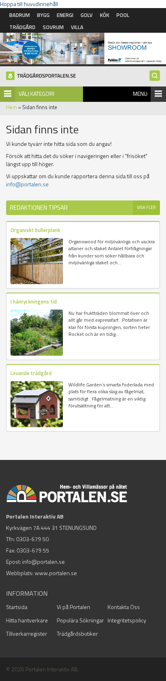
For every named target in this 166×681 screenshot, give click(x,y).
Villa (77, 27)
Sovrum (53, 27)
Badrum (19, 15)
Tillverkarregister (26, 633)
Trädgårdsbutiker (77, 633)
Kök (104, 15)
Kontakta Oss (124, 607)
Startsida (16, 607)
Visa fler (146, 207)
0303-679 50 (32, 539)
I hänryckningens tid (33, 301)
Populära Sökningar (80, 620)
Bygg (43, 15)
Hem (11, 107)
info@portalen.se (27, 184)
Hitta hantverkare (27, 620)
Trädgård (22, 27)
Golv (87, 15)
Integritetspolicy (127, 620)
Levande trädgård (31, 373)
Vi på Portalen (73, 607)
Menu (140, 93)
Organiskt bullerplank (35, 230)
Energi (65, 15)
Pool (122, 15)
